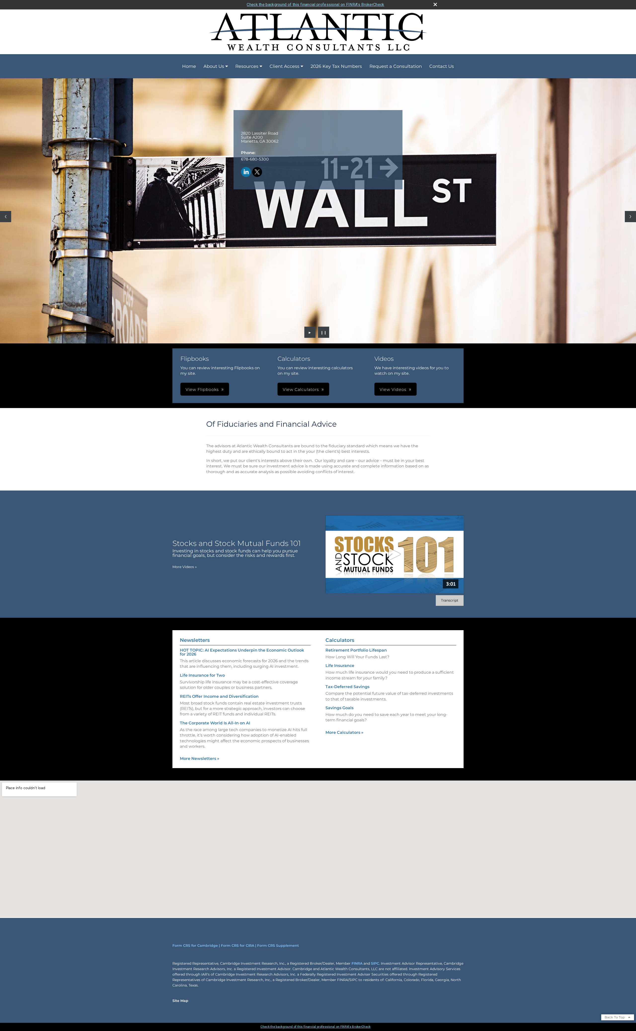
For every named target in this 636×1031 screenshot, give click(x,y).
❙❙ (323, 332)
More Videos (184, 567)
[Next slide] (630, 216)
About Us (213, 66)
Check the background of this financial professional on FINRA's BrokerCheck (315, 4)
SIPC (375, 963)
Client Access (284, 66)
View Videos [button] (393, 389)
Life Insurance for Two (202, 675)
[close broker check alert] (435, 4)
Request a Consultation (395, 66)
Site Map (180, 1000)
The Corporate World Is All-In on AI (215, 723)
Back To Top (615, 1017)
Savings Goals (339, 707)
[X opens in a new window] (257, 172)
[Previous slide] (5, 216)
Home (189, 66)
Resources (246, 66)
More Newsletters (199, 758)
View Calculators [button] (301, 389)
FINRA (357, 963)
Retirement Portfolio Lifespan (356, 650)
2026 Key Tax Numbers (336, 66)
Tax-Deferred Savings (347, 686)
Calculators (339, 640)
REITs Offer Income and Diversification (219, 696)
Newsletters (195, 640)
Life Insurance (339, 665)
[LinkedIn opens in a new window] (246, 172)
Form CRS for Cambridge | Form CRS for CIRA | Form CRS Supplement (235, 945)
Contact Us (441, 66)
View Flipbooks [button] (202, 389)
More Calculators (344, 732)
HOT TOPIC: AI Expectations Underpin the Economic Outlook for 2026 (242, 652)
